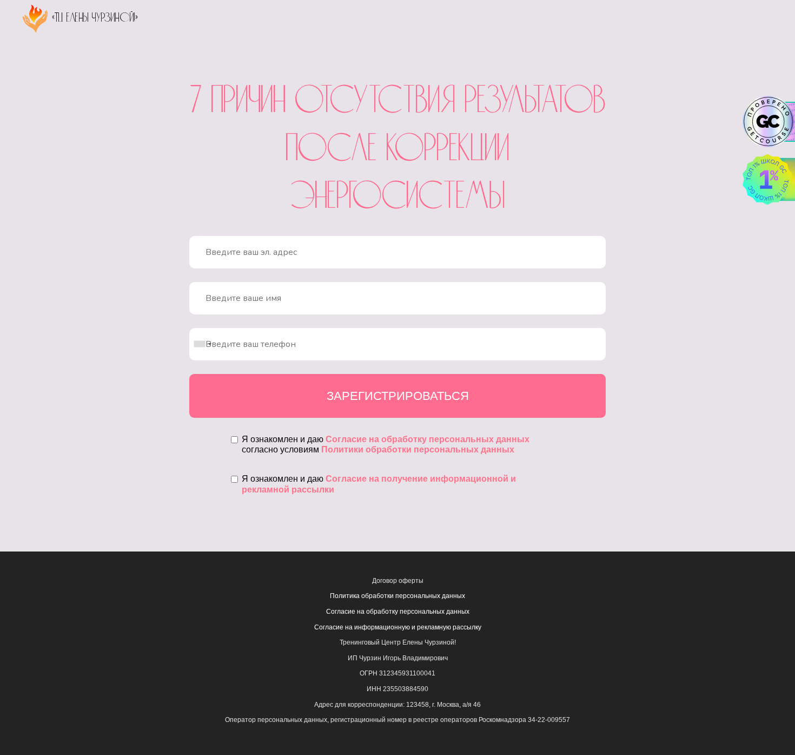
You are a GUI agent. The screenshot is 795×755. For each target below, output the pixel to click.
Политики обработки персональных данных (417, 449)
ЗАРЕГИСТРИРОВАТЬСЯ (398, 396)
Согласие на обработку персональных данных (427, 439)
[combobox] (202, 344)
